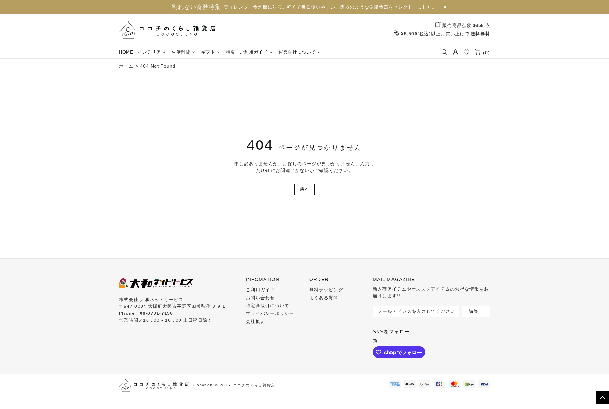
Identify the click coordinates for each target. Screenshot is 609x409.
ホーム (126, 66)
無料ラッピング (326, 289)
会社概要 (255, 321)
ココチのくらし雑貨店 (167, 30)
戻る (305, 189)
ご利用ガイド (260, 289)
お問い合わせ (260, 297)
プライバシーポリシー (270, 313)
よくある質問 (323, 297)
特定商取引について (267, 305)
